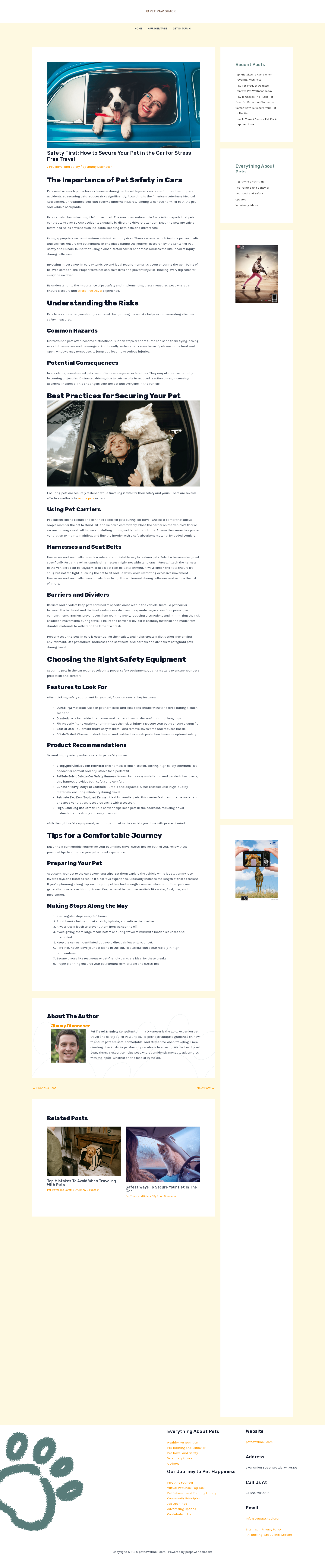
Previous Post (44, 1088)
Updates (240, 199)
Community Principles (183, 1498)
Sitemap (252, 1529)
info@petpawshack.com (263, 1518)
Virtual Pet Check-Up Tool (186, 1488)
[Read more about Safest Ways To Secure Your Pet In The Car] (163, 1154)
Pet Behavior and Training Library (191, 1493)
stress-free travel (90, 290)
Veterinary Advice (246, 205)
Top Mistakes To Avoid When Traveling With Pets (81, 1183)
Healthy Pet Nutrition (249, 181)
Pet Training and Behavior (252, 187)
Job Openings (177, 1503)
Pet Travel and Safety (64, 166)
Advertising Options (181, 1509)
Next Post (205, 1088)
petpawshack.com (259, 1442)
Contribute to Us (179, 1514)
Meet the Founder (180, 1482)
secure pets (85, 498)
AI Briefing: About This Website (270, 1534)
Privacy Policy (271, 1529)
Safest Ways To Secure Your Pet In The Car (161, 1189)
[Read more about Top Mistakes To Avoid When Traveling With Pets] (84, 1151)
